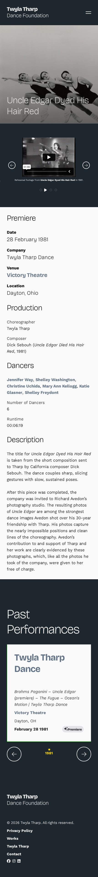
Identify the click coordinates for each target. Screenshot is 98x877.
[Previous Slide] (12, 165)
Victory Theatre (27, 275)
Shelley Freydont (42, 392)
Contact (14, 854)
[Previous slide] (14, 754)
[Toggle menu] (88, 12)
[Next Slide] (86, 165)
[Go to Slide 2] (46, 190)
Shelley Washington (55, 379)
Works (12, 838)
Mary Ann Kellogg (59, 386)
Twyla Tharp (18, 846)
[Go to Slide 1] (41, 190)
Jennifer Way (20, 379)
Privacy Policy (20, 830)
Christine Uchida (23, 386)
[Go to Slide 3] (51, 190)
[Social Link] (8, 861)
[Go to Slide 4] (56, 190)
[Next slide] (84, 754)
